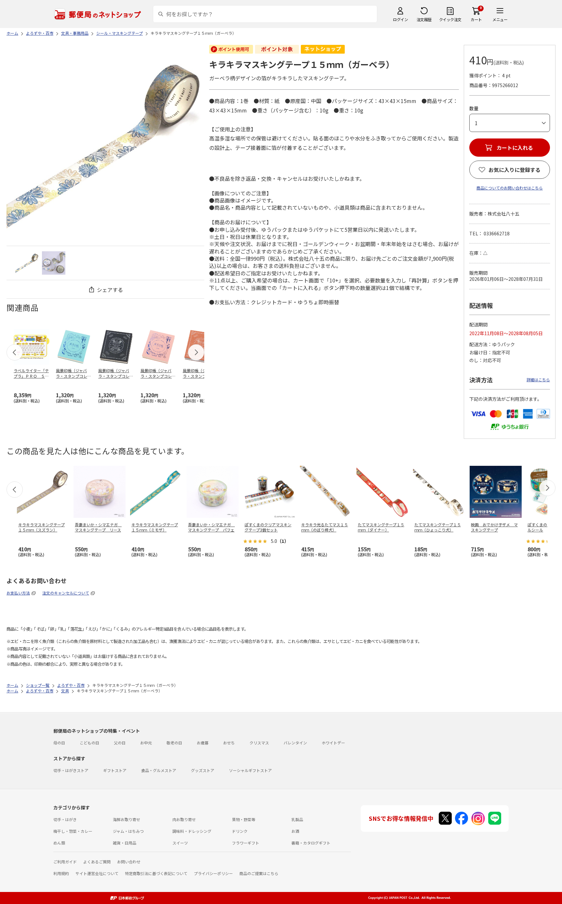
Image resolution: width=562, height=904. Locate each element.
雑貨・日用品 (124, 842)
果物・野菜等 (243, 819)
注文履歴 (424, 19)
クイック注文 (450, 19)
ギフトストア (115, 770)
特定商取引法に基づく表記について (156, 873)
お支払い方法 (18, 593)
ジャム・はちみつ (128, 831)
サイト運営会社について (96, 873)
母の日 (59, 742)
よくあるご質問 (97, 861)
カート (476, 19)
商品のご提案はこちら (258, 873)
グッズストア (202, 770)
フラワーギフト (245, 842)
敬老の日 (174, 742)
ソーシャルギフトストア (250, 770)
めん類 (59, 842)
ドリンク (240, 831)
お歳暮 (202, 742)
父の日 (120, 742)
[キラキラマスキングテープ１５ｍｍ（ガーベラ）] (27, 263)
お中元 (146, 742)
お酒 (295, 831)
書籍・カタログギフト (310, 842)
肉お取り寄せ (184, 819)
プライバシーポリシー (213, 873)
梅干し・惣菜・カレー (72, 831)
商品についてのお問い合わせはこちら (509, 187)
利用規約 (61, 873)
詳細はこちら (538, 379)
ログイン (400, 19)
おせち (229, 742)
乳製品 (297, 819)
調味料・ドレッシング (191, 831)
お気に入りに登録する (514, 170)
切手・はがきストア (70, 770)
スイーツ (180, 842)
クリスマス (259, 742)
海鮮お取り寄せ (126, 819)
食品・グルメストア (158, 770)
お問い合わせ (128, 861)
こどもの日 (89, 742)
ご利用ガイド (65, 861)
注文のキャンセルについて (65, 593)
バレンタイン (295, 742)
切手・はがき (65, 819)
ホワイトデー (333, 742)
